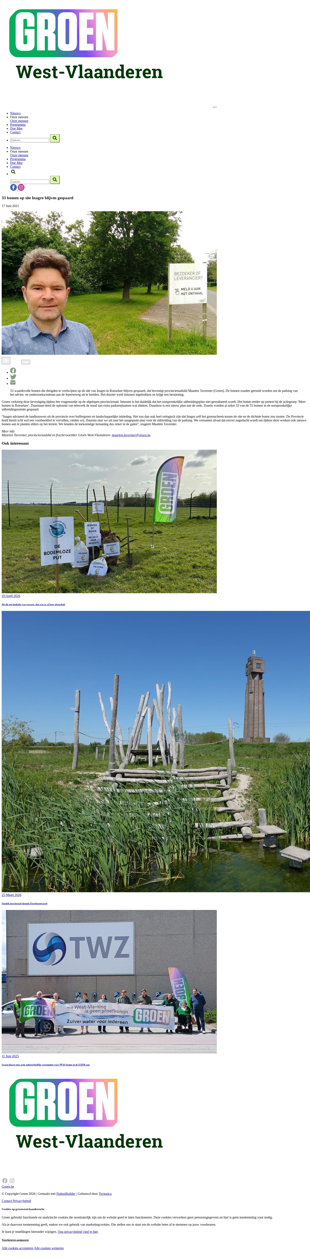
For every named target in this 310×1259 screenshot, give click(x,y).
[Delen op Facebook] (13, 372)
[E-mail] (13, 383)
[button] (13, 174)
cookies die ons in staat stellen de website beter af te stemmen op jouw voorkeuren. (75, 1257)
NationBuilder (65, 1193)
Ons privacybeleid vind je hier (78, 1231)
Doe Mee (16, 128)
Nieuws (15, 113)
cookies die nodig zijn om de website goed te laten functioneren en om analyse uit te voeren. (93, 1253)
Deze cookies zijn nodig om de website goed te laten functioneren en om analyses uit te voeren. (87, 1248)
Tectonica (105, 1193)
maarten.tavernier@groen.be (131, 435)
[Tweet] (13, 378)
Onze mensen (19, 121)
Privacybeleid (22, 1201)
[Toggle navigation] (215, 107)
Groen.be (8, 1186)
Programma (18, 124)
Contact (15, 132)
